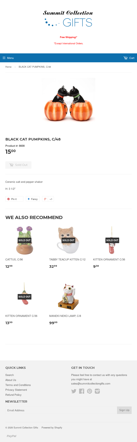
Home (8, 66)
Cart (131, 58)
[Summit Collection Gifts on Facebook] (81, 392)
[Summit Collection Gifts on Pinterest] (89, 392)
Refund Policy (13, 394)
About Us (10, 380)
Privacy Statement (16, 389)
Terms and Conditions (18, 385)
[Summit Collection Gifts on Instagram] (97, 392)
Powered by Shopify (52, 427)
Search (9, 375)
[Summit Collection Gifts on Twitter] (74, 392)
